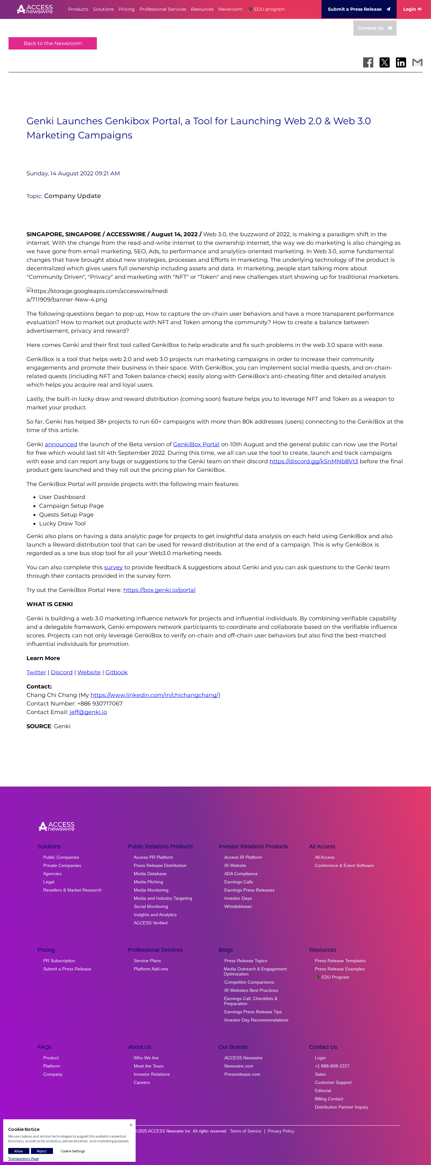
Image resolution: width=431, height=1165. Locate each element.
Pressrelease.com (242, 1074)
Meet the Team (149, 1065)
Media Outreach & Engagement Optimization (255, 971)
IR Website (235, 865)
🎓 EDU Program (332, 977)
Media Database (150, 873)
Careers (142, 1082)
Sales (320, 1074)
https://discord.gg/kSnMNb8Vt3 (313, 461)
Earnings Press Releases (249, 890)
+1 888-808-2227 (332, 1065)
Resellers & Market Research (72, 890)
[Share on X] (385, 62)
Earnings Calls (238, 881)
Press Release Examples (340, 968)
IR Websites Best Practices (251, 990)
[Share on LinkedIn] (401, 62)
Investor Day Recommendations (256, 1019)
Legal (48, 881)
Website (89, 672)
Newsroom (230, 9)
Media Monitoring (151, 890)
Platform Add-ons (151, 968)
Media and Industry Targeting (163, 898)
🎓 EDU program (266, 9)
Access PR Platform (153, 857)
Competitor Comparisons (249, 982)
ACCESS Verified (151, 922)
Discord (62, 672)
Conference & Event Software (344, 865)
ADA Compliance (241, 873)
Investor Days (238, 898)
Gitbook (116, 672)
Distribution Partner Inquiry (341, 1106)
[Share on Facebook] (368, 62)
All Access (325, 857)
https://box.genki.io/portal (159, 590)
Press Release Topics (245, 960)
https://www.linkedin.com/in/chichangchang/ (155, 695)
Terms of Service (245, 1131)
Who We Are (146, 1057)
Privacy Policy (281, 1131)
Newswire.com (238, 1065)
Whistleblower (238, 906)
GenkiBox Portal (196, 444)
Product (51, 1057)
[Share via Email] (417, 62)
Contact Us (370, 28)
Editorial (323, 1090)
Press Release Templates (340, 960)
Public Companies (61, 857)
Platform (51, 1065)
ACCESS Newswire (243, 1057)
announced (61, 444)
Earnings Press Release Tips (253, 1011)
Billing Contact (329, 1098)
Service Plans (147, 960)
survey (113, 567)
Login (409, 9)
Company (52, 1074)
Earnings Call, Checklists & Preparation (250, 1001)
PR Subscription (59, 960)
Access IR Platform (243, 857)
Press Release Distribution (160, 865)
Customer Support (333, 1082)
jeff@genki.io (88, 712)
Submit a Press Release (355, 9)
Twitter (36, 672)
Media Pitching (148, 881)
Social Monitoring (151, 906)
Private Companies (62, 865)
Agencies (52, 873)
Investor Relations (152, 1074)
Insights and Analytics (155, 914)
